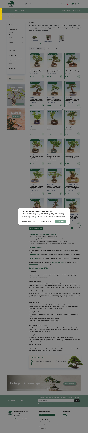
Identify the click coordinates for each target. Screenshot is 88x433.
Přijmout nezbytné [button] (46, 221)
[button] (28, 221)
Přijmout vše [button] (60, 221)
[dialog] (44, 216)
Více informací (35, 218)
